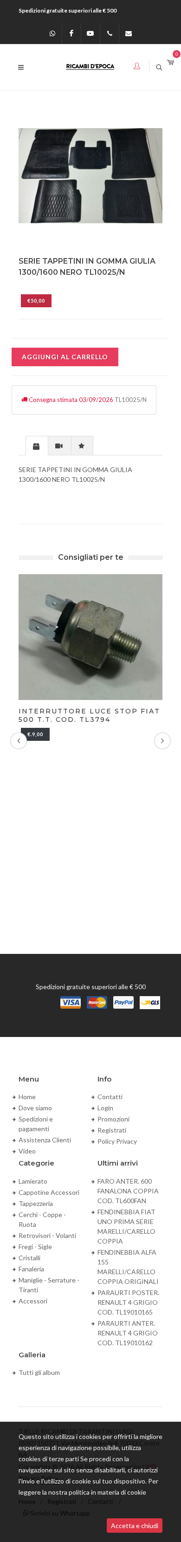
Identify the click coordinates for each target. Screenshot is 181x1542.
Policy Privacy (117, 1141)
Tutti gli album (39, 1372)
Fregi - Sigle (35, 1246)
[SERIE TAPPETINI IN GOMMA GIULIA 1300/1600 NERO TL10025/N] (90, 175)
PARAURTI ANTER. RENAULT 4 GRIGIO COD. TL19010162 (127, 1333)
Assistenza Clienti (45, 1140)
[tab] (37, 445)
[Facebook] (71, 33)
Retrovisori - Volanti (47, 1235)
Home (27, 1097)
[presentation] (37, 446)
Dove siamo (35, 1108)
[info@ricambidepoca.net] (128, 33)
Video (27, 1151)
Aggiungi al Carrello (65, 357)
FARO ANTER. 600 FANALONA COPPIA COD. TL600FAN (128, 1191)
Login (105, 1108)
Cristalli (29, 1258)
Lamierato (33, 1181)
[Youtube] (90, 33)
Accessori (33, 1301)
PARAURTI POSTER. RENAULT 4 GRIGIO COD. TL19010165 (128, 1302)
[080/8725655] (109, 33)
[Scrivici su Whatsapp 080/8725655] (52, 33)
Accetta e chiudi (134, 1525)
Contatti (110, 1097)
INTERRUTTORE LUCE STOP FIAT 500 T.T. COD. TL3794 (89, 715)
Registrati (111, 1130)
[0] (170, 63)
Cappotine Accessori (49, 1192)
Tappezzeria (36, 1203)
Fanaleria (31, 1269)
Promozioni (113, 1119)
